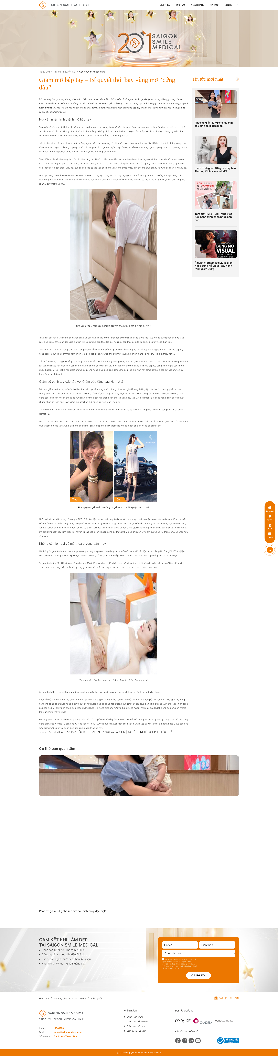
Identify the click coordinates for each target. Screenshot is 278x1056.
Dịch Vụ (180, 5)
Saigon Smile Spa (137, 131)
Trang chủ (44, 71)
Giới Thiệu (165, 5)
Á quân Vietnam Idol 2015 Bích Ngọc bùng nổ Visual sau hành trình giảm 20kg (214, 265)
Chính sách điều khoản (137, 1021)
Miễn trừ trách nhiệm (136, 1031)
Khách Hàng (197, 5)
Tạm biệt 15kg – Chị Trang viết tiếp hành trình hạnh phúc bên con (213, 217)
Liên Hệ (228, 5)
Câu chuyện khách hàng (92, 71)
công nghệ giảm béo (97, 370)
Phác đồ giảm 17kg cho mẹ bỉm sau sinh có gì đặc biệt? (214, 124)
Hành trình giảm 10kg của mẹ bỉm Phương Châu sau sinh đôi (215, 170)
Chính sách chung (135, 1017)
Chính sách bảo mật (136, 1026)
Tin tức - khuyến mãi (64, 71)
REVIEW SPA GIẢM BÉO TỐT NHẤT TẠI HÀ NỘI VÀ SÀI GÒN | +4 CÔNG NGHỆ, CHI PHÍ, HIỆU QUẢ (112, 731)
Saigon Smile (118, 409)
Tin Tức (214, 5)
